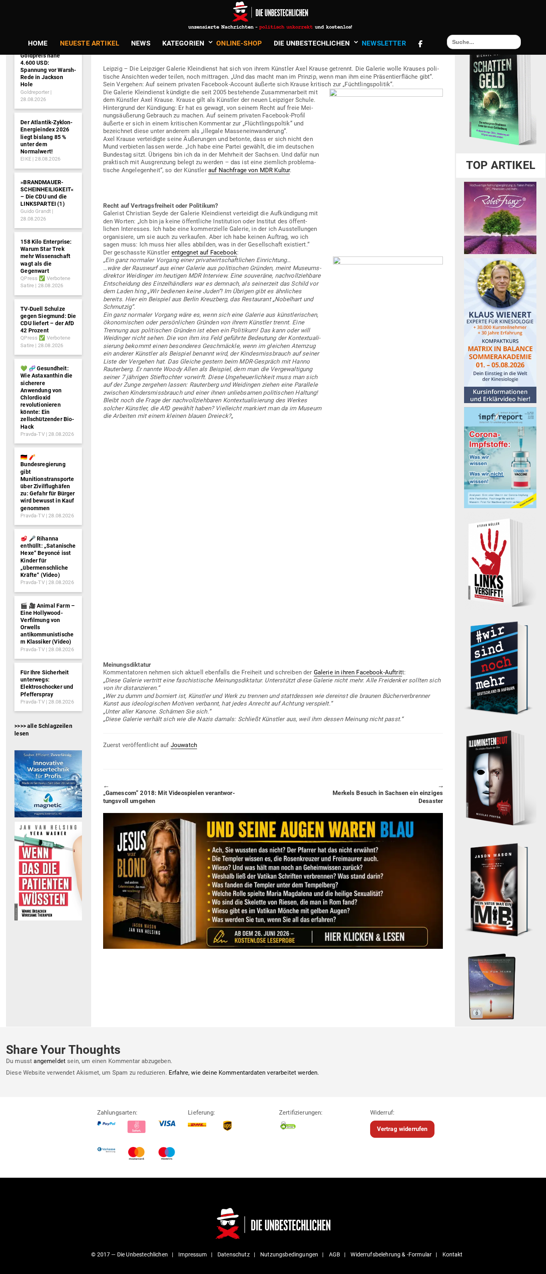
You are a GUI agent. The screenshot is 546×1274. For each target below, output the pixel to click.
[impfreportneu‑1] (500, 457)
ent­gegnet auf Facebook (204, 252)
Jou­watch (184, 745)
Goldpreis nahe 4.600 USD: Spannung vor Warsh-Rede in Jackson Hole (48, 70)
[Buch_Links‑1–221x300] (500, 560)
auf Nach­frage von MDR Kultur (249, 170)
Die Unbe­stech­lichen (312, 43)
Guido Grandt (35, 211)
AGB (334, 1254)
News (140, 43)
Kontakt (452, 1254)
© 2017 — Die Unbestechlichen (129, 1254)
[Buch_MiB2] (500, 889)
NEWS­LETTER (384, 43)
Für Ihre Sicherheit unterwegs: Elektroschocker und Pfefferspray (46, 683)
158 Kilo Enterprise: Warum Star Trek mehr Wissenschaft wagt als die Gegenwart (46, 256)
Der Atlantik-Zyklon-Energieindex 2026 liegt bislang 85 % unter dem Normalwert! (46, 137)
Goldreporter (34, 92)
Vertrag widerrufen (402, 1129)
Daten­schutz (233, 1254)
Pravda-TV (32, 434)
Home (38, 43)
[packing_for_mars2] (500, 984)
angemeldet (50, 1061)
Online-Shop (239, 43)
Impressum (192, 1254)
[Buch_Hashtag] (500, 667)
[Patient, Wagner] (48, 870)
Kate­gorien (183, 43)
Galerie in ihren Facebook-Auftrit (358, 672)
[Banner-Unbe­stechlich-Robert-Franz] (500, 217)
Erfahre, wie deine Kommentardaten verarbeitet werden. (244, 1072)
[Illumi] (500, 778)
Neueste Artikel (89, 43)
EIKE (25, 159)
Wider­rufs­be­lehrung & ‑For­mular (391, 1254)
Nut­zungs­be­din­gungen (289, 1254)
